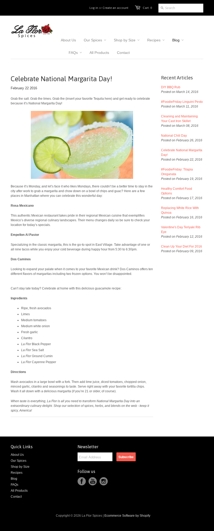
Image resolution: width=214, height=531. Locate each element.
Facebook (82, 481)
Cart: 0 (147, 8)
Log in (94, 8)
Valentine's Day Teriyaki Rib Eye (180, 229)
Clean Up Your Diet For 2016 (181, 246)
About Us (17, 455)
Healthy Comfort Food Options (176, 191)
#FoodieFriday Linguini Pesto (182, 102)
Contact (16, 496)
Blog (14, 479)
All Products (19, 490)
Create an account (115, 8)
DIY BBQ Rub (170, 87)
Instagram (103, 481)
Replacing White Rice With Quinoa (180, 210)
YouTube (92, 481)
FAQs (14, 484)
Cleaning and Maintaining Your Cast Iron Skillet (179, 119)
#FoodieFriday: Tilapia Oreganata (177, 172)
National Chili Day (174, 135)
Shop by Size (20, 467)
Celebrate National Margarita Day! (181, 152)
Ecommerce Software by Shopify (127, 515)
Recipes (16, 473)
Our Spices (18, 461)
